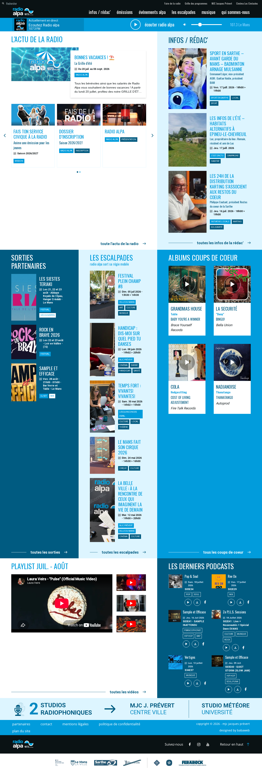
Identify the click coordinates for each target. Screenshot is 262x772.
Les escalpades (183, 12)
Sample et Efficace (194, 612)
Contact (46, 724)
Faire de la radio (172, 3)
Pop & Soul (191, 576)
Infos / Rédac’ (100, 12)
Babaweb (243, 730)
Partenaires (21, 724)
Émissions (125, 12)
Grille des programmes (196, 3)
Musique (208, 12)
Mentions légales (75, 724)
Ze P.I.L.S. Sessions (234, 612)
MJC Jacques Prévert (222, 3)
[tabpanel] (33, 135)
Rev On (232, 576)
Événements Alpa (152, 12)
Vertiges (190, 657)
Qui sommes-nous (235, 12)
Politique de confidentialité (119, 724)
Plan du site (21, 731)
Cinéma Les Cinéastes (247, 3)
